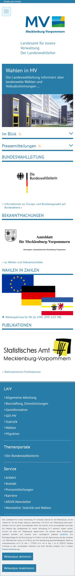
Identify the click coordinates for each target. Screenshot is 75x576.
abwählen (64, 534)
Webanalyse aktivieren (17, 556)
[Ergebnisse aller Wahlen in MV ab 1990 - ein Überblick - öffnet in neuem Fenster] (37, 295)
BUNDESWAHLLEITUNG (23, 157)
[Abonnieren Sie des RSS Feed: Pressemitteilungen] (36, 145)
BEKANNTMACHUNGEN (23, 215)
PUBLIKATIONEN (17, 325)
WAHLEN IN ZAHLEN (20, 270)
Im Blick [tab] (9, 134)
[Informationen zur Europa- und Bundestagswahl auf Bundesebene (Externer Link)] (37, 182)
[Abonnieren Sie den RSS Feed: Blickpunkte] (17, 134)
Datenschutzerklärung (10, 549)
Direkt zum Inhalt (12, 1)
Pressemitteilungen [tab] (19, 145)
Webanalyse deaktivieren (19, 568)
